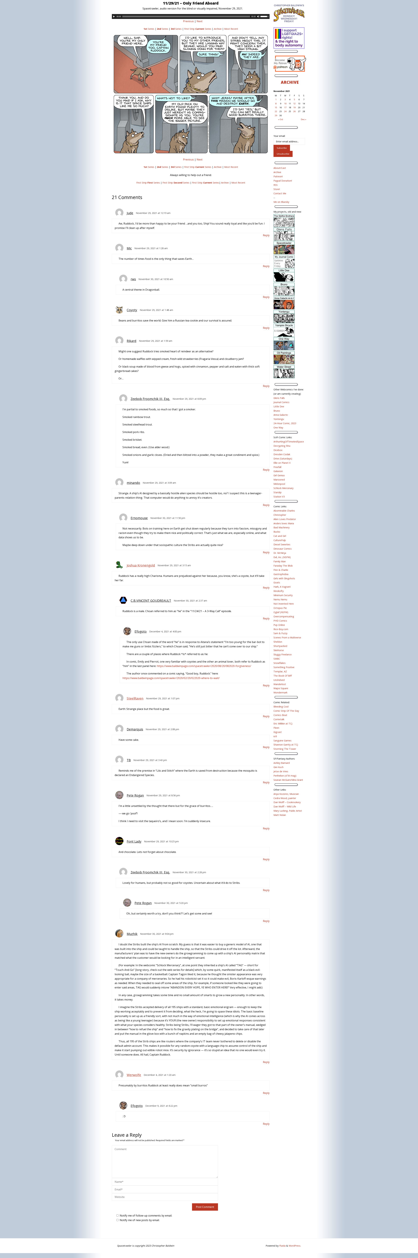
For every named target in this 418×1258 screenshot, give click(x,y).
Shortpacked (280, 646)
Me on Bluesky (281, 201)
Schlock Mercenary (283, 488)
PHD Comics (280, 620)
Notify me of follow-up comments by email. (146, 1215)
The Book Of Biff (282, 675)
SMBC (276, 658)
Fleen (276, 727)
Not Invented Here (283, 603)
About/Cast (279, 167)
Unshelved (279, 679)
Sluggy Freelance (282, 654)
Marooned (279, 479)
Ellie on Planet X (281, 462)
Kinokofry (278, 591)
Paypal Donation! (282, 180)
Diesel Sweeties (281, 544)
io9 (275, 736)
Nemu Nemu (280, 599)
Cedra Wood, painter (284, 798)
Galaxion (278, 471)
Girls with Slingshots (284, 578)
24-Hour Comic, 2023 (284, 423)
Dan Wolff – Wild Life (284, 806)
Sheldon (277, 641)
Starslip (277, 492)
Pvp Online (279, 624)
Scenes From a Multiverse (287, 637)
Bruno (276, 410)
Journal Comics (281, 402)
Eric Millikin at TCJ (282, 723)
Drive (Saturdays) (282, 458)
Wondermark (280, 692)
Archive (218, 28)
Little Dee (278, 406)
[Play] (114, 16)
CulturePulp (279, 540)
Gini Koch (278, 767)
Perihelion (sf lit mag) (284, 775)
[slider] (265, 16)
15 (276, 107)
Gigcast (277, 732)
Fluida (282, 1245)
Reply (266, 235)
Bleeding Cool (281, 706)
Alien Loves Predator (284, 519)
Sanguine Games (282, 740)
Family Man (279, 561)
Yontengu (278, 419)
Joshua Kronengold (141, 565)
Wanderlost (279, 684)
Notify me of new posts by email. (140, 1220)
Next (199, 21)
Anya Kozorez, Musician (286, 793)
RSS (275, 184)
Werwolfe (134, 1075)
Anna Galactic (280, 414)
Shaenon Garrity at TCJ (285, 744)
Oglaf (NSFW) (280, 612)
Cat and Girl (279, 535)
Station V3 (279, 496)
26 (294, 111)
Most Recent (231, 28)
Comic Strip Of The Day (286, 710)
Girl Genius (279, 475)
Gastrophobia (280, 574)
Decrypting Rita (281, 445)
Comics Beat (280, 715)
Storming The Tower (284, 748)
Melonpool (279, 483)
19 (294, 107)
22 (276, 111)
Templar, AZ (280, 671)
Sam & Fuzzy (280, 633)
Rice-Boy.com (280, 629)
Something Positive (283, 667)
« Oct (280, 119)
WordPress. (295, 1245)
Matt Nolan (279, 815)
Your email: (279, 135)
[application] (191, 16)
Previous (188, 21)
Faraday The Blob (283, 565)
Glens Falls (279, 398)
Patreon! (278, 176)
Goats (276, 582)
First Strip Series (197, 28)
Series (149, 28)
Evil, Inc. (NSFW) (282, 557)
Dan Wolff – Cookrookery (287, 802)
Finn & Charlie (280, 569)
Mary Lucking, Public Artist (287, 810)
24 (285, 111)
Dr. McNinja (279, 552)
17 (285, 107)
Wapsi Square (280, 688)
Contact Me (279, 193)
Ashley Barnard (281, 762)
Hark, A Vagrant (282, 586)
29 (276, 115)
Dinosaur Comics (282, 548)
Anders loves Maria (283, 523)
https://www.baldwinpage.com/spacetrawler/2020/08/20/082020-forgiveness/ (204, 666)
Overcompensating (283, 616)
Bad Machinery (281, 527)
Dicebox (277, 450)
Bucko (276, 531)
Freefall (277, 467)
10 (285, 103)
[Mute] (258, 16)
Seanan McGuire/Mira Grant (288, 779)
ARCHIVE (290, 82)
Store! (276, 189)
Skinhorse (278, 650)
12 (294, 103)
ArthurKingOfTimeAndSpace (288, 441)
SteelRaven (135, 698)
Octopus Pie (280, 607)
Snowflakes (279, 663)
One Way (278, 427)
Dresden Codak (281, 454)
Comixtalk (278, 719)
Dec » (303, 119)
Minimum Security (283, 595)
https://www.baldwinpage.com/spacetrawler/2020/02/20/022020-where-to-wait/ (171, 678)
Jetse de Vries (280, 771)
